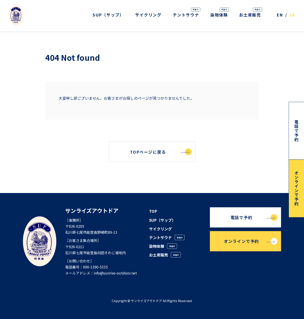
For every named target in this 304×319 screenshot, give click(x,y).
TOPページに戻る (148, 152)
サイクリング (148, 15)
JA (292, 15)
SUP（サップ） (108, 15)
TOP (153, 211)
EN (280, 15)
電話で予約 (242, 217)
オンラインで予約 (241, 241)
